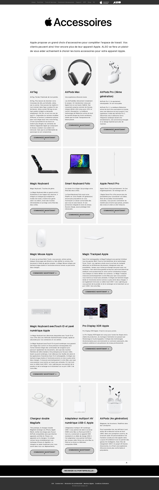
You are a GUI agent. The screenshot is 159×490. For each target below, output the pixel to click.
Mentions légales (89, 483)
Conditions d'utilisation (102, 483)
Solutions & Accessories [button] (66, 2)
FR (94, 2)
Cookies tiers (59, 483)
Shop (89, 2)
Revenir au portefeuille (78, 471)
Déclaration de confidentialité (73, 483)
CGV (52, 483)
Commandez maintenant (44, 138)
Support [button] (78, 2)
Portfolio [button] (40, 2)
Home (33, 2)
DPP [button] (84, 2)
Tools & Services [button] (50, 2)
